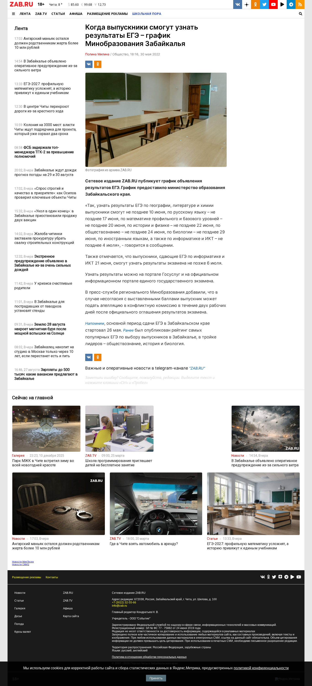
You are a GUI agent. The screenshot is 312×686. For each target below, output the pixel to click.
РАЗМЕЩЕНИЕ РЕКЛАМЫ (107, 13)
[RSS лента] (300, 4)
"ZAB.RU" (197, 368)
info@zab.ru (119, 605)
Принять (156, 678)
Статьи (58, 13)
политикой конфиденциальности (261, 668)
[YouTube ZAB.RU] (273, 4)
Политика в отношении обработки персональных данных (149, 657)
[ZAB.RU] (21, 5)
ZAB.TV (41, 13)
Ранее (128, 330)
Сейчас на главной (32, 397)
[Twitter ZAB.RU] (264, 4)
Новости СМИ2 (20, 564)
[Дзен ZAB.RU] (246, 4)
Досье (18, 616)
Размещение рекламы (26, 577)
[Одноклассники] (268, 577)
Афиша (75, 13)
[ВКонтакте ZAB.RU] (237, 4)
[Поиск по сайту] (234, 13)
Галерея (19, 608)
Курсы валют (22, 631)
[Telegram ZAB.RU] (291, 4)
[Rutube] (292, 577)
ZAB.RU (68, 592)
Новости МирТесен (23, 561)
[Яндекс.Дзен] (280, 577)
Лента (25, 13)
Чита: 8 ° (55, 4)
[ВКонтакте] (262, 577)
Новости (19, 592)
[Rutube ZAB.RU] (282, 4)
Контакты (52, 577)
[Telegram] (286, 577)
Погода (19, 624)
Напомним (94, 323)
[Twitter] (274, 577)
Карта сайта (71, 616)
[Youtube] (298, 577)
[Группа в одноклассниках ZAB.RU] (255, 4)
